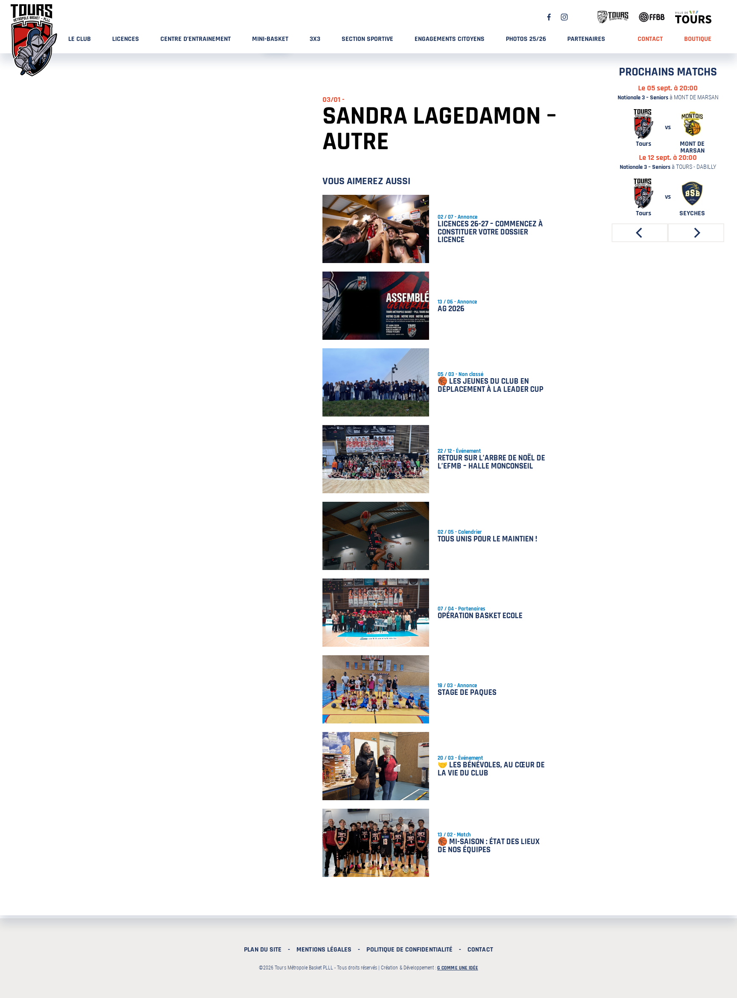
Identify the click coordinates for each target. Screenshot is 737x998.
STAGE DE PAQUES (467, 692)
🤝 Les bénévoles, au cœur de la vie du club (491, 769)
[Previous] (640, 232)
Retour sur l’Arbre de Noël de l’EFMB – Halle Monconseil (491, 462)
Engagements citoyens (450, 39)
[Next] (696, 232)
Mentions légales (323, 949)
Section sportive (367, 39)
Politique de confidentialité (409, 949)
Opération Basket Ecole (480, 616)
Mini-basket (270, 39)
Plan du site (262, 949)
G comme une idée (457, 968)
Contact (650, 39)
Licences (125, 39)
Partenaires (586, 39)
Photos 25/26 (526, 39)
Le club (79, 39)
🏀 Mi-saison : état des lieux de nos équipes (489, 846)
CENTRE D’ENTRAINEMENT (195, 39)
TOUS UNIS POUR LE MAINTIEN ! (487, 539)
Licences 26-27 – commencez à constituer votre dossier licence (490, 232)
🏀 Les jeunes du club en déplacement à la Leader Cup (490, 385)
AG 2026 (451, 309)
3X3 (315, 39)
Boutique (697, 39)
